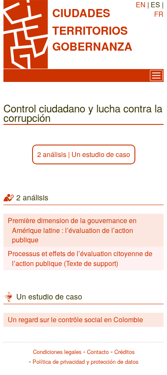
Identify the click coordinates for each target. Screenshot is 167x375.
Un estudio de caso (101, 154)
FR (159, 14)
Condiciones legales (57, 352)
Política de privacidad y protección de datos (85, 361)
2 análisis (51, 154)
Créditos (124, 352)
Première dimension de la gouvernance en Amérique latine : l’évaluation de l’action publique (72, 230)
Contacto (98, 352)
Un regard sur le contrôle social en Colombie (75, 319)
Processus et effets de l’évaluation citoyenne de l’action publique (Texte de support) (80, 258)
